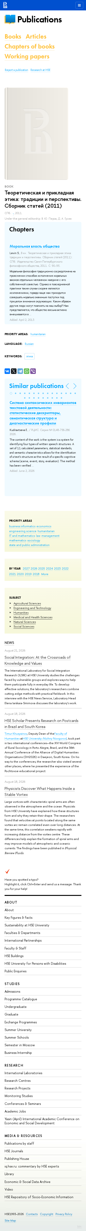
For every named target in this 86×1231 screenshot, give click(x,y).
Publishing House (17, 1158)
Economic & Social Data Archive (27, 1181)
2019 (28, 574)
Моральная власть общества (35, 246)
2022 (65, 568)
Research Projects (17, 1088)
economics (43, 526)
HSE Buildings (14, 956)
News (9, 642)
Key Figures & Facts (18, 917)
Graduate (11, 1014)
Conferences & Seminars (23, 1103)
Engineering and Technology (32, 608)
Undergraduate (16, 1006)
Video (9, 1189)
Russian (29, 344)
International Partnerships (23, 940)
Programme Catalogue (21, 999)
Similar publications (36, 386)
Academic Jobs (15, 1111)
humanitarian (46, 531)
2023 (57, 568)
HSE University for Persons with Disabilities (35, 963)
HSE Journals (14, 1151)
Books (13, 36)
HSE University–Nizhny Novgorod (45, 738)
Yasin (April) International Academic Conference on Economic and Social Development (42, 1121)
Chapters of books (30, 46)
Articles (36, 36)
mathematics (17, 540)
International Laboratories (23, 1073)
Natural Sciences (25, 622)
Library (9, 1174)
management (50, 536)
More (44, 574)
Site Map (10, 1220)
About (11, 902)
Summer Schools (17, 1037)
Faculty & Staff (15, 948)
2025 (41, 568)
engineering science (22, 531)
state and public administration (29, 545)
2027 (26, 568)
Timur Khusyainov (16, 733)
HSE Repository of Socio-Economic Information (39, 1197)
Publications (39, 19)
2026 (34, 568)
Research (14, 1065)
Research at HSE (40, 70)
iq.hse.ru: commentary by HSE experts (32, 1166)
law (38, 536)
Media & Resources (23, 1136)
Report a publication (16, 70)
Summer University (18, 1030)
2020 (20, 574)
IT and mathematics (22, 536)
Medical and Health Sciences (33, 617)
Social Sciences (24, 626)
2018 (36, 574)
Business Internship (18, 1052)
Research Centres (18, 1080)
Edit (79, 1226)
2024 (49, 568)
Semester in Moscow (20, 1045)
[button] (11, 393)
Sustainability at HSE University (27, 925)
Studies (12, 984)
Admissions (12, 991)
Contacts (32, 1214)
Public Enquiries (15, 971)
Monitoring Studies (19, 1096)
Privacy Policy (63, 1214)
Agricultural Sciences (27, 603)
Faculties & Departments (22, 933)
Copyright (46, 1214)
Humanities (21, 612)
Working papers (27, 56)
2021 (12, 574)
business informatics (22, 526)
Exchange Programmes (21, 1022)
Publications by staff (19, 1143)
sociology (33, 540)
